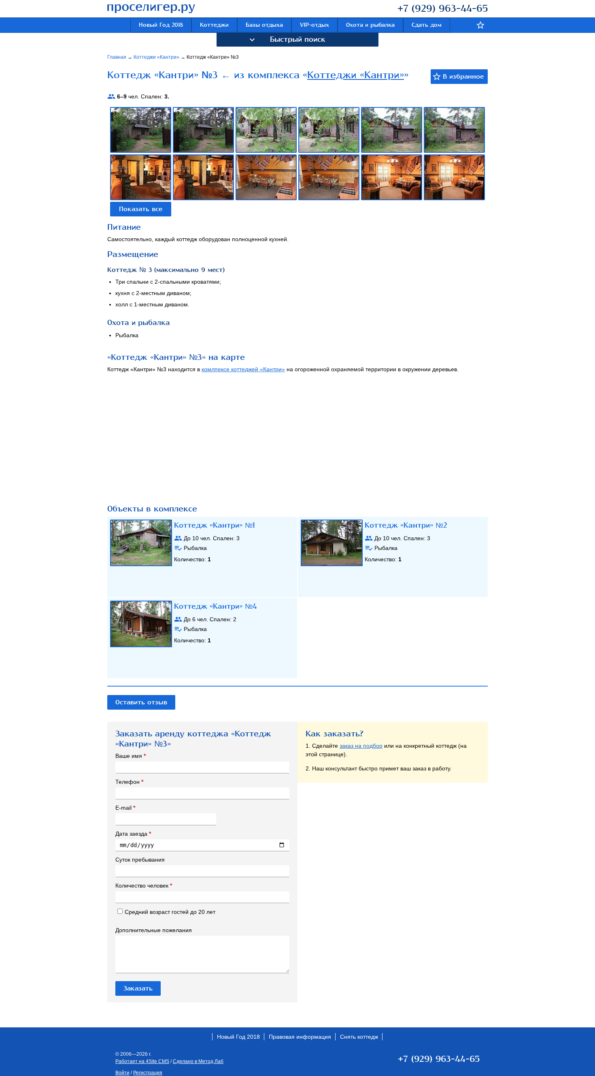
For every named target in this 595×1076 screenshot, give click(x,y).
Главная (117, 57)
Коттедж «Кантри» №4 (215, 606)
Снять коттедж (359, 1036)
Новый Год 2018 (161, 25)
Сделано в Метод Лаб (198, 1061)
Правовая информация (300, 1036)
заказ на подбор (361, 745)
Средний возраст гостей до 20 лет (170, 912)
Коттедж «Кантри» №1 (214, 525)
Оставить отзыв (141, 702)
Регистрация (147, 1073)
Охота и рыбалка (370, 25)
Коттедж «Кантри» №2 (406, 525)
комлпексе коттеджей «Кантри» (243, 369)
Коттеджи (214, 25)
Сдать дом (427, 25)
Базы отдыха (264, 25)
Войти (122, 1073)
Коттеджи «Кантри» (157, 57)
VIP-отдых (314, 25)
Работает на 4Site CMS (142, 1061)
